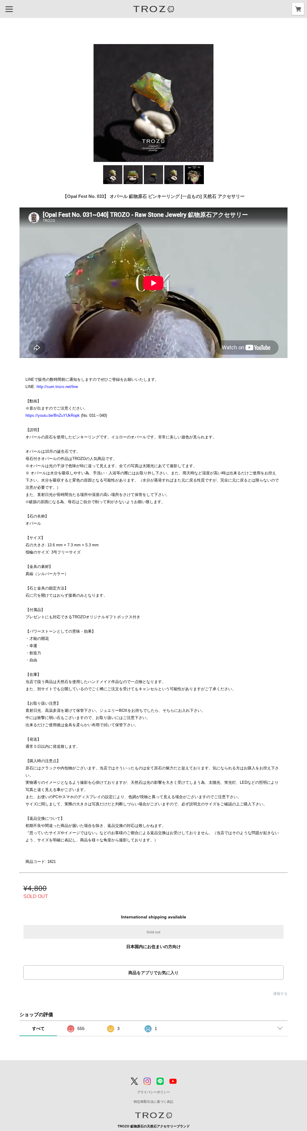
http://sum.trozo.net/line (57, 386)
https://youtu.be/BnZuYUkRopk (52, 415)
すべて (38, 1028)
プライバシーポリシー (153, 1092)
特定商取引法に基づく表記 (153, 1101)
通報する (280, 994)
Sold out (153, 932)
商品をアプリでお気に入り (153, 972)
